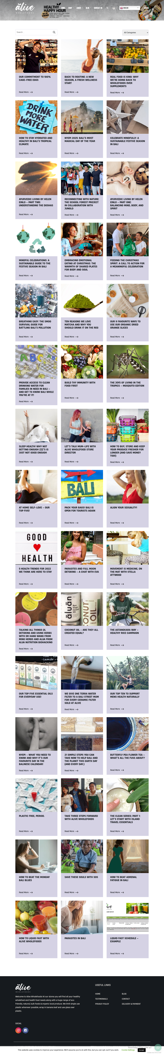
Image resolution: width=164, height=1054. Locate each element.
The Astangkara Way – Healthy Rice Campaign (124, 631)
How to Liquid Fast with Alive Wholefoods (34, 939)
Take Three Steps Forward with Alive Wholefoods (81, 817)
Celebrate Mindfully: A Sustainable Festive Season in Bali (127, 141)
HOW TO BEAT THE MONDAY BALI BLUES (34, 878)
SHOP (70, 7)
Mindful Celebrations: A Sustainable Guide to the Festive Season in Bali (34, 263)
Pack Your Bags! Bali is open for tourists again (80, 509)
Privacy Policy (102, 1004)
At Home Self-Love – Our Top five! (34, 509)
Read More (24, 92)
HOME (63, 7)
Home (97, 993)
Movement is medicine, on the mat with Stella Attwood (126, 572)
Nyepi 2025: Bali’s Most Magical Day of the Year (80, 139)
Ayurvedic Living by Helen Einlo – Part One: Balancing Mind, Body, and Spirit (126, 203)
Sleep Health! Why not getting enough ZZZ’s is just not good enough (33, 449)
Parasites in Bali (75, 938)
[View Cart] (113, 8)
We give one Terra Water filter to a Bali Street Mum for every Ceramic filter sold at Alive (82, 698)
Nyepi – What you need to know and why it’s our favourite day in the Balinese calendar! (35, 759)
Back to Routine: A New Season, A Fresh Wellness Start (81, 80)
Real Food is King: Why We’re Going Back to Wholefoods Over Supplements (124, 81)
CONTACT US (98, 7)
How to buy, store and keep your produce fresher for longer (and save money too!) (127, 451)
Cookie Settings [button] (128, 1050)
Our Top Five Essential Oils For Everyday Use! (36, 695)
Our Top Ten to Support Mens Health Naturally (125, 695)
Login (146, 8)
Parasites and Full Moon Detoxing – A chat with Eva (82, 570)
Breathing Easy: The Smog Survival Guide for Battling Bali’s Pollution (35, 324)
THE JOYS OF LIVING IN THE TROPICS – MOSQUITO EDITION (127, 384)
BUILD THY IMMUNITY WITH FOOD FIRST (80, 384)
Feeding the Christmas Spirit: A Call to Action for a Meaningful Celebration (127, 263)
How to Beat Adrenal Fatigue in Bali (123, 878)
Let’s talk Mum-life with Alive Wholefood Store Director (80, 449)
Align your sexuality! (123, 507)
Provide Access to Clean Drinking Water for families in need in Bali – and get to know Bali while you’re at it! (36, 389)
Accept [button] (141, 1050)
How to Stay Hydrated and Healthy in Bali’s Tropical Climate (35, 141)
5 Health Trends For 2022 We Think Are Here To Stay (35, 570)
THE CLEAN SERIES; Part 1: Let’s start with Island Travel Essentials (125, 819)
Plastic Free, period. (32, 816)
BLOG (87, 7)
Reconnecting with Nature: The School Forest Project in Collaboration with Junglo (82, 203)
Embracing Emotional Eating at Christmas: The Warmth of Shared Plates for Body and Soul (81, 265)
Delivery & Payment (131, 1004)
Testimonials (101, 999)
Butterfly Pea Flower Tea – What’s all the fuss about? (127, 756)
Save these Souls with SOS (81, 877)
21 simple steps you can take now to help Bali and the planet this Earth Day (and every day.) (81, 759)
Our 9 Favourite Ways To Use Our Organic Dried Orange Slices (125, 324)
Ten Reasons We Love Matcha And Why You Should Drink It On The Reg (81, 324)
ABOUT (79, 7)
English (125, 8)
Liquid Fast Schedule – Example (124, 939)
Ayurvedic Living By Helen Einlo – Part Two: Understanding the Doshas (36, 202)
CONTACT (126, 999)
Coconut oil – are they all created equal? (81, 631)
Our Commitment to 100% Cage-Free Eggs (35, 78)
